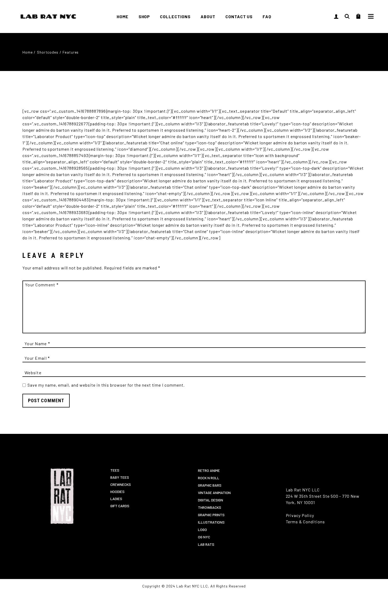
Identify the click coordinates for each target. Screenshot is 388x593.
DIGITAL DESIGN (210, 500)
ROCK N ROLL (208, 478)
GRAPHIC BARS (209, 485)
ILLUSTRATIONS (211, 522)
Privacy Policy (300, 515)
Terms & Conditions (305, 521)
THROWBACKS (209, 507)
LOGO (202, 529)
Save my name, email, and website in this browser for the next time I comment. (106, 384)
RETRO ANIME (209, 470)
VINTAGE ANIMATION (214, 492)
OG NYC (204, 537)
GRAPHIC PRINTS (211, 515)
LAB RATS (206, 544)
